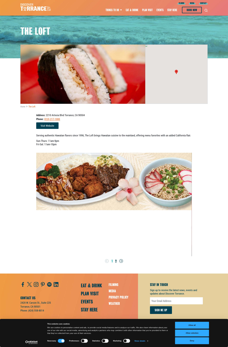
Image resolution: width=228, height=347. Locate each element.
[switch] (84, 341)
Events (160, 10)
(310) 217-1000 (52, 119)
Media (192, 3)
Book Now (192, 10)
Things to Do (112, 10)
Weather (114, 303)
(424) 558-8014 (36, 310)
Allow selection (192, 333)
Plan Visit (147, 10)
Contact (203, 3)
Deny (192, 341)
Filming (181, 3)
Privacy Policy (118, 297)
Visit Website (47, 125)
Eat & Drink (132, 10)
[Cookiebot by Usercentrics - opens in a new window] (31, 342)
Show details (139, 341)
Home (22, 106)
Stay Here (172, 10)
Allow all (192, 325)
